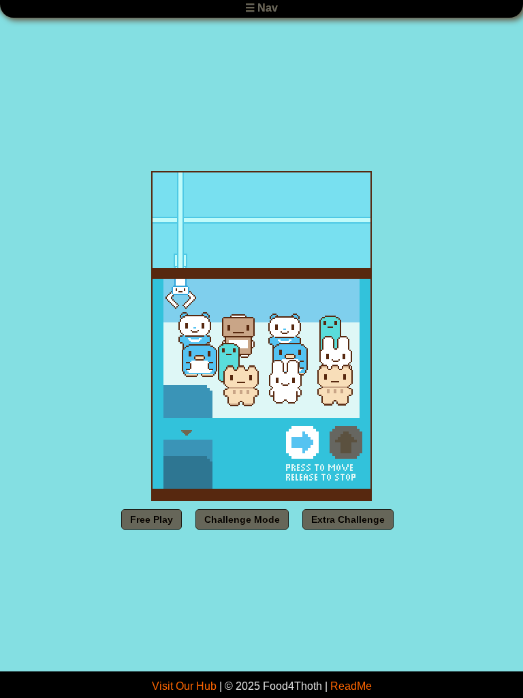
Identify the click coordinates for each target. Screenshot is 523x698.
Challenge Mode (242, 519)
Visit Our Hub (184, 686)
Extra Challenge (348, 519)
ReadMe (351, 686)
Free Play (151, 519)
